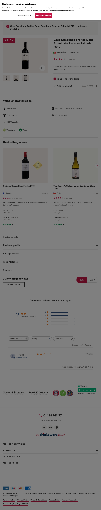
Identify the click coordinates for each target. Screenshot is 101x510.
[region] (50, 10)
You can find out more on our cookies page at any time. (53, 10)
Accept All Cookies (43, 15)
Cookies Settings (24, 15)
